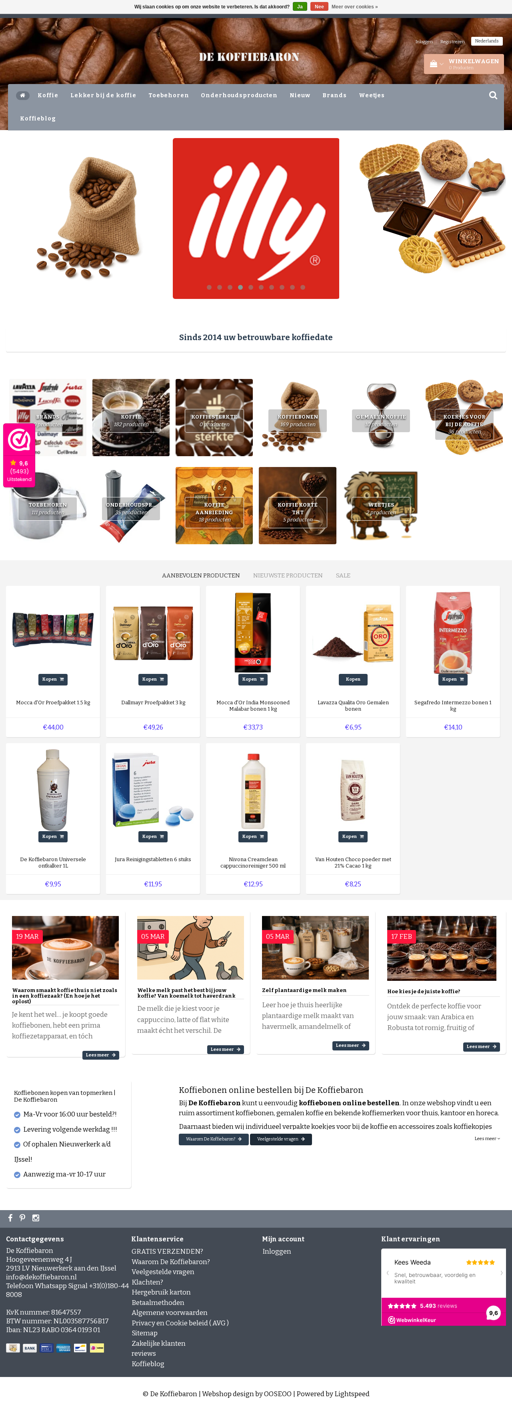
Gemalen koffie (381, 420)
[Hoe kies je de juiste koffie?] (441, 945)
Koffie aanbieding (214, 512)
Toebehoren (168, 95)
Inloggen (424, 41)
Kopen (50, 679)
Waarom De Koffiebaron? (211, 1139)
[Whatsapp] (23, 1219)
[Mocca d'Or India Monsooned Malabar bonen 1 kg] (253, 632)
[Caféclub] (256, 218)
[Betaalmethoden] (56, 1348)
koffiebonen (255, 1113)
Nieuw (300, 95)
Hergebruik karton (161, 1292)
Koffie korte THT (298, 512)
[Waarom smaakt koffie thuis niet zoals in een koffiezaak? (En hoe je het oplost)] (65, 944)
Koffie (48, 95)
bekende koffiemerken (369, 1113)
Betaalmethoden (158, 1303)
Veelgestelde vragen (278, 1139)
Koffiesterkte (214, 420)
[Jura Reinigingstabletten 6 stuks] (153, 790)
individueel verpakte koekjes (290, 1126)
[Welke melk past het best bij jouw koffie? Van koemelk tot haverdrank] (190, 944)
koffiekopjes (473, 1126)
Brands (334, 95)
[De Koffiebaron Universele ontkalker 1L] (53, 790)
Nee (319, 7)
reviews (144, 1353)
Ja (300, 7)
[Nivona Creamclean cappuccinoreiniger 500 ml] (253, 790)
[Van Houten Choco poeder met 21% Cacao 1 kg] (353, 790)
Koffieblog (38, 118)
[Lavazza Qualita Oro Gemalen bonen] (353, 632)
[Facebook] (11, 1219)
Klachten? (147, 1282)
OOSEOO (278, 1394)
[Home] (23, 95)
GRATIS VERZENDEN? (167, 1251)
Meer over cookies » (355, 7)
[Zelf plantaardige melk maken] (315, 944)
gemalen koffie (300, 1113)
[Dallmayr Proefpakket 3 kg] (153, 632)
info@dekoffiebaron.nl (41, 1277)
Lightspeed (352, 1394)
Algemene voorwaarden (170, 1313)
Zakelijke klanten (159, 1343)
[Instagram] (36, 1219)
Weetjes (372, 95)
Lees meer (98, 1055)
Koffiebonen (298, 420)
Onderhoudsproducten (239, 95)
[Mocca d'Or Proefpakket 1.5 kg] (53, 632)
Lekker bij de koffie (103, 95)
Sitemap (145, 1333)
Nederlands (487, 41)
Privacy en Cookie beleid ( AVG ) (180, 1323)
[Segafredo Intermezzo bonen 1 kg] (453, 632)
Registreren (452, 41)
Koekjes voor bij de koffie (464, 424)
